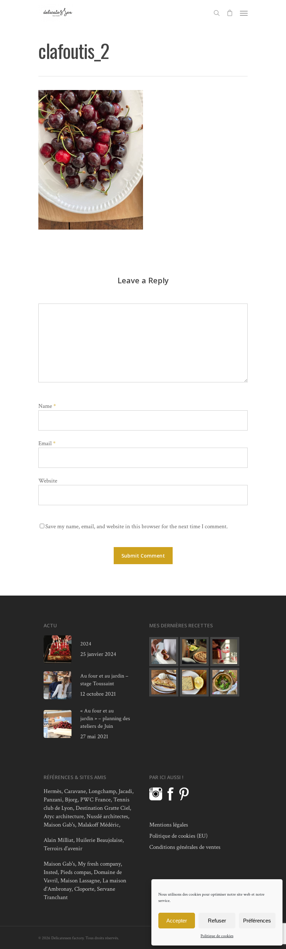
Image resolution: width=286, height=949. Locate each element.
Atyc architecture (64, 816)
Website (47, 481)
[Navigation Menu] (244, 12)
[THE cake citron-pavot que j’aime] (194, 682)
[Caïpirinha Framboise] (224, 651)
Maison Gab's (59, 825)
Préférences (257, 921)
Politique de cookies (217, 936)
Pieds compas (75, 872)
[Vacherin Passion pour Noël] (163, 651)
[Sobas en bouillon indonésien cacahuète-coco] (224, 682)
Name (47, 406)
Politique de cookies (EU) (178, 836)
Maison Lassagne (80, 880)
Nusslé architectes (107, 816)
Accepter (176, 921)
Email (46, 443)
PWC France (95, 800)
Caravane (75, 791)
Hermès (52, 791)
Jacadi (125, 791)
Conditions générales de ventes (184, 847)
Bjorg (71, 800)
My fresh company (99, 864)
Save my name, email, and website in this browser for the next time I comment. (136, 526)
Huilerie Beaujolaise (99, 840)
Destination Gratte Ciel (103, 808)
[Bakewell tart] (163, 682)
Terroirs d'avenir (63, 848)
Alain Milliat (58, 840)
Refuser (217, 921)
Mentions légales (168, 825)
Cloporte (84, 889)
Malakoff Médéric (98, 825)
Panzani (53, 800)
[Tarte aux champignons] (194, 651)
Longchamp (102, 791)
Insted (51, 872)
